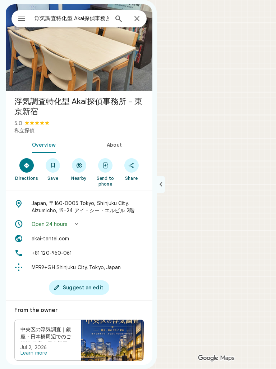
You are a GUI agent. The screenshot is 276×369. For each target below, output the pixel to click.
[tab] (42, 144)
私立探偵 (24, 130)
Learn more (33, 353)
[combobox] (71, 18)
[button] (79, 224)
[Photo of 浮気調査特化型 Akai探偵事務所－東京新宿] (79, 47)
